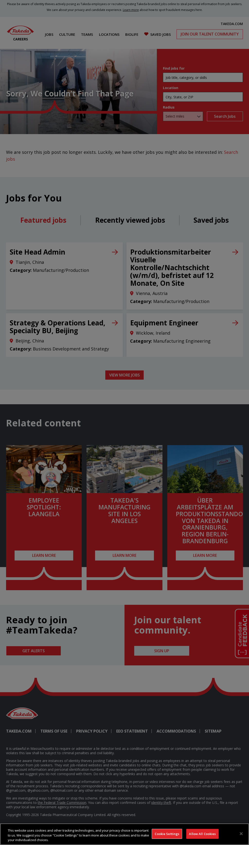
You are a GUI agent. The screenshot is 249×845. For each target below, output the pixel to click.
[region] (124, 834)
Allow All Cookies (202, 833)
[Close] (241, 833)
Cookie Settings (167, 833)
